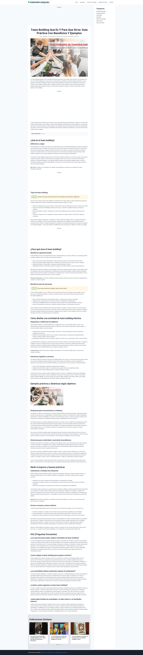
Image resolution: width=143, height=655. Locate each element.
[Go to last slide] (31, 633)
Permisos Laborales (91, 2)
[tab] (58, 644)
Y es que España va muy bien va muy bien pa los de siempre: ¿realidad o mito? (80, 638)
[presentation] (38, 628)
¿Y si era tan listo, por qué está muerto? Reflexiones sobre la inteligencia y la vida (59, 638)
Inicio (76, 2)
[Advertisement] (59, 16)
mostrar (42, 133)
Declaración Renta (103, 2)
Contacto (111, 2)
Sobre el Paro (99, 20)
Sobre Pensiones (100, 22)
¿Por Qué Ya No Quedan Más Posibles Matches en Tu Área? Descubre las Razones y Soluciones (38, 639)
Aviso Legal (54, 652)
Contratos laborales (101, 11)
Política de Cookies (62, 652)
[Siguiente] (87, 633)
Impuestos (82, 2)
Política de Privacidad (46, 652)
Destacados (45, 36)
